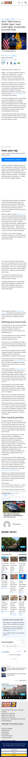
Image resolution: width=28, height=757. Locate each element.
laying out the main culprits (17, 93)
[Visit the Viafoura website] (23, 680)
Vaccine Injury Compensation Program (10, 470)
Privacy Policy (13, 710)
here (8, 634)
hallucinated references (20, 369)
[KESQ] (9, 2)
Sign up (23, 640)
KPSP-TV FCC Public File (7, 715)
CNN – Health (15, 493)
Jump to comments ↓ (6, 498)
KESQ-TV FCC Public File (8, 713)
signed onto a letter (21, 214)
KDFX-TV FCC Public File (8, 717)
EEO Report (4, 719)
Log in (20, 640)
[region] (14, 660)
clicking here (13, 630)
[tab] (5, 651)
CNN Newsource (6, 55)
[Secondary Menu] (3, 2)
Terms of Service (5, 710)
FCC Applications (12, 719)
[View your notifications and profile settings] (25, 651)
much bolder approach (19, 360)
